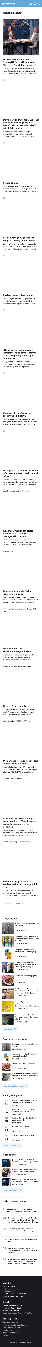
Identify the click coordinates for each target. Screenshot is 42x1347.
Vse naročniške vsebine (14, 1086)
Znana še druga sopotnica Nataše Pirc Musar (22, 1240)
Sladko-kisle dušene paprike (26, 976)
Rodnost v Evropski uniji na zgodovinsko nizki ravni (16, 414)
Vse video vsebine (12, 1190)
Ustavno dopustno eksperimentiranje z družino (17, 650)
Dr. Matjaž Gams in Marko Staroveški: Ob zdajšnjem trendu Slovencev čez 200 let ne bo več (19, 62)
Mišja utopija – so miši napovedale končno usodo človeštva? (20, 762)
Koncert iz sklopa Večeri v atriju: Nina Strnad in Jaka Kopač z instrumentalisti (24, 1101)
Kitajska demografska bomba (18, 295)
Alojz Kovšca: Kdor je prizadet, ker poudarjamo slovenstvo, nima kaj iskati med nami (22, 1250)
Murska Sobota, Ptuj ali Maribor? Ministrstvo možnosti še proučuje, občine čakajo (26, 991)
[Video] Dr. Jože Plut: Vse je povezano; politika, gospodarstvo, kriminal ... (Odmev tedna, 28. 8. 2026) (25, 1161)
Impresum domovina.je (11, 1332)
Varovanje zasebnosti (10, 1322)
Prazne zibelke (10, 182)
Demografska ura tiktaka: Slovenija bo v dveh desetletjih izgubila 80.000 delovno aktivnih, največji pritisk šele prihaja (21, 124)
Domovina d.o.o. (8, 1286)
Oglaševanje (7, 1330)
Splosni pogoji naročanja (11, 1328)
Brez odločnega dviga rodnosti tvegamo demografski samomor (19, 239)
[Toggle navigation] (30, 4)
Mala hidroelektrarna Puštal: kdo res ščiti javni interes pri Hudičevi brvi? (25, 1075)
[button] (38, 3)
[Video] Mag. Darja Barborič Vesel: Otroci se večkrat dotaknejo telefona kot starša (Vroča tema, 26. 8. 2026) (25, 1170)
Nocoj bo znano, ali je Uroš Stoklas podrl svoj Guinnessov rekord (27, 1017)
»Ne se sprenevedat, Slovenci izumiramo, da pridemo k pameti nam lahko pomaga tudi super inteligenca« (19, 354)
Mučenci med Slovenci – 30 (22, 1127)
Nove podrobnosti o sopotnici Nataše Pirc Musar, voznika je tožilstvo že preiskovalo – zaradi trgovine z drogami (22, 1220)
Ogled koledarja (11, 1145)
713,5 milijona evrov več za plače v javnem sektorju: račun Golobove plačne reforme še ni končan (27, 1004)
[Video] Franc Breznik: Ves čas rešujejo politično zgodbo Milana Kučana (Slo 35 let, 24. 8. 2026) (25, 1180)
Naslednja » (20, 903)
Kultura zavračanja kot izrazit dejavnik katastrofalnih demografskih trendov (18, 533)
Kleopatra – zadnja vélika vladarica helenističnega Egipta (27, 951)
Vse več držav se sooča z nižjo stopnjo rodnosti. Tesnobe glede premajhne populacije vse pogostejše (19, 822)
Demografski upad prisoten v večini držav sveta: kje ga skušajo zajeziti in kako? (21, 473)
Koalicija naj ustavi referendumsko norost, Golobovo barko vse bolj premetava (20, 1231)
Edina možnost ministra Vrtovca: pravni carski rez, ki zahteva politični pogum (25, 965)
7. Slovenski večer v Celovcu (23, 1135)
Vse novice (8, 1029)
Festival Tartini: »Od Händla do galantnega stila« (24, 1119)
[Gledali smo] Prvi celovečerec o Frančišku (27, 924)
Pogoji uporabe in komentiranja (14, 1325)
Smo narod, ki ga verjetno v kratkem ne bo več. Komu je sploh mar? (20, 884)
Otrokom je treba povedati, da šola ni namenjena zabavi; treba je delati (27, 939)
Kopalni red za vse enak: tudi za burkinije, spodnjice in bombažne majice (22, 1210)
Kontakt (5, 1335)
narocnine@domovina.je (12, 1308)
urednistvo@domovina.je (12, 1305)
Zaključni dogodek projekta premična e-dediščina (23, 1110)
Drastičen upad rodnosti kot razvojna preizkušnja (17, 592)
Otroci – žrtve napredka (15, 706)
